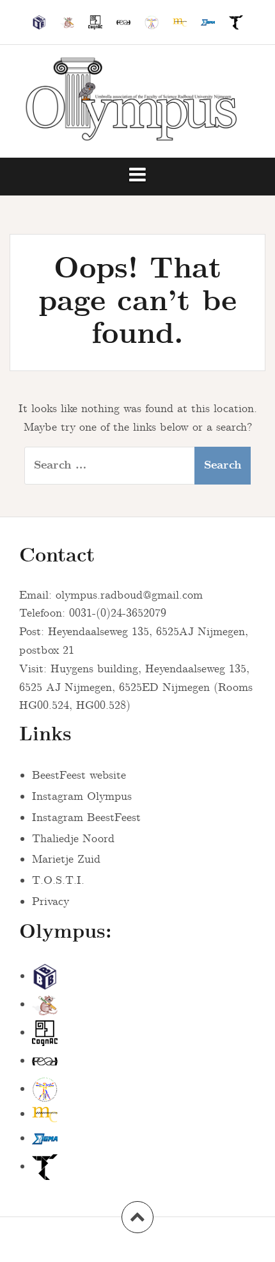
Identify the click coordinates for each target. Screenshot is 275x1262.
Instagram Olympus (82, 796)
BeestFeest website (79, 775)
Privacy (50, 901)
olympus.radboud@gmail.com (129, 595)
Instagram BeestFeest (86, 818)
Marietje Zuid (66, 859)
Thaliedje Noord (73, 839)
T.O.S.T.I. (58, 880)
